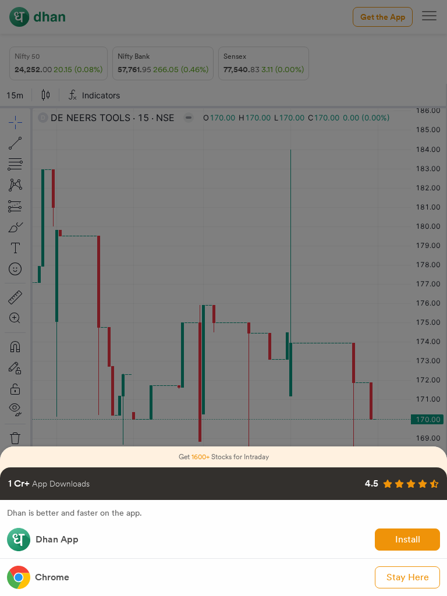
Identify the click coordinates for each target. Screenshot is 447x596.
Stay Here (407, 577)
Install (407, 539)
